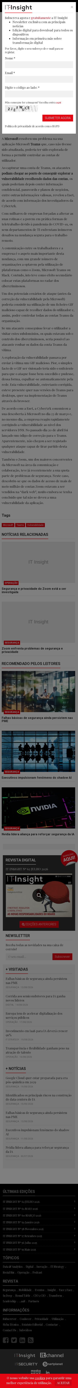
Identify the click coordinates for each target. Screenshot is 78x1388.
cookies (40, 1378)
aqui (58, 102)
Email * (10, 73)
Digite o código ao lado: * (22, 87)
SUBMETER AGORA (58, 118)
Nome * (10, 58)
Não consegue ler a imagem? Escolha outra (33, 102)
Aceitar (63, 1383)
